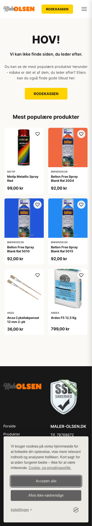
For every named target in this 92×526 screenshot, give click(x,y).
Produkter (11, 434)
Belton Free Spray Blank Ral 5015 (64, 249)
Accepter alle (46, 481)
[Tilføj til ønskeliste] (37, 134)
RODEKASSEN (57, 9)
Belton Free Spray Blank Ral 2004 (64, 178)
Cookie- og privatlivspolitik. (50, 467)
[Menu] (84, 8)
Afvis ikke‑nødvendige (46, 495)
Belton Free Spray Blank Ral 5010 (20, 249)
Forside (9, 426)
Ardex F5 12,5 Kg (63, 318)
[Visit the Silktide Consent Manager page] (76, 509)
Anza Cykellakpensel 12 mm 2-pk (23, 320)
